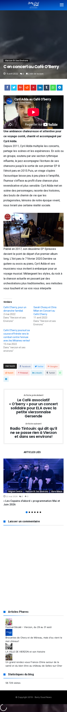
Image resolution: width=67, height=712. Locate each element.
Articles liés (32, 452)
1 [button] (26, 512)
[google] (20, 88)
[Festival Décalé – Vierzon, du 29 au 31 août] (8, 620)
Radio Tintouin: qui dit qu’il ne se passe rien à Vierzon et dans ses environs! (33, 431)
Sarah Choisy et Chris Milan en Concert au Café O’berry (45, 311)
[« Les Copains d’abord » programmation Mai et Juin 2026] (33, 476)
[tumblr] (46, 88)
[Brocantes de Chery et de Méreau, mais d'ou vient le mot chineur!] (8, 630)
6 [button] (40, 512)
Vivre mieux (56, 491)
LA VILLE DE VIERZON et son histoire (25, 651)
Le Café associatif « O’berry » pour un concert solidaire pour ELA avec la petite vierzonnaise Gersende (33, 406)
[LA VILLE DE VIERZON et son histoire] (8, 644)
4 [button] (35, 512)
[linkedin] (40, 88)
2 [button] (29, 512)
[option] (33, 482)
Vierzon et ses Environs (16, 60)
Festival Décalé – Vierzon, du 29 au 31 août (28, 627)
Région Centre (15, 491)
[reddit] (27, 88)
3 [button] (32, 512)
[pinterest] (33, 88)
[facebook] (7, 88)
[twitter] (14, 88)
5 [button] (37, 512)
